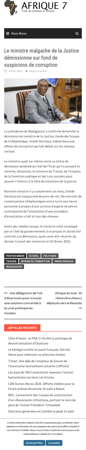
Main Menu (19, 33)
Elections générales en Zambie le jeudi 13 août (41, 411)
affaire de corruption (35, 261)
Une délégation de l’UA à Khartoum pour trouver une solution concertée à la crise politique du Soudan (23, 303)
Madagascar (14, 266)
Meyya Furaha (38, 71)
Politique (49, 255)
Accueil (34, 255)
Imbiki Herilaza (63, 261)
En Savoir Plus (34, 442)
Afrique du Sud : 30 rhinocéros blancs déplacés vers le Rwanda (64, 298)
